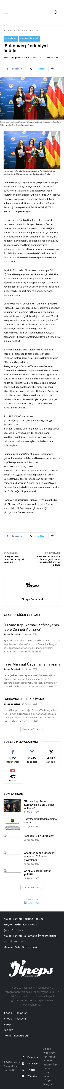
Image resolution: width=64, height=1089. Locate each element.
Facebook (32, 1057)
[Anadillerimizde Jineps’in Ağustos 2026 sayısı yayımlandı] (12, 857)
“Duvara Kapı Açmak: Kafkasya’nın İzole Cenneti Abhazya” (31, 627)
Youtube (32, 1076)
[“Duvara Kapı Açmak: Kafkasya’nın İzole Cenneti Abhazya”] (12, 805)
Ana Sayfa (8, 30)
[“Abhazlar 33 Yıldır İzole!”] (12, 840)
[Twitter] (23, 1070)
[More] (52, 68)
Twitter (31, 1069)
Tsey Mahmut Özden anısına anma (32, 664)
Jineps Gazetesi (19, 57)
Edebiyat (34, 30)
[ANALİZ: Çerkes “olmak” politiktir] (12, 875)
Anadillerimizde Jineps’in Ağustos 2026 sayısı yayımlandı (39, 856)
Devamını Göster (30, 729)
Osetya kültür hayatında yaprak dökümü (14, 559)
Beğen (13, 750)
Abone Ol (13, 768)
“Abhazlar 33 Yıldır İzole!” (24, 699)
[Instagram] (23, 1063)
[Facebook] (23, 1057)
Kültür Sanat (22, 30)
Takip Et (32, 750)
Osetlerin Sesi (29, 38)
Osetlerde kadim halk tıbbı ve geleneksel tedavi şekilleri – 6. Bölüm (48, 560)
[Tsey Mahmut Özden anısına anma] (12, 823)
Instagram (32, 1063)
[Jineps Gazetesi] (6, 57)
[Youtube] (23, 1076)
